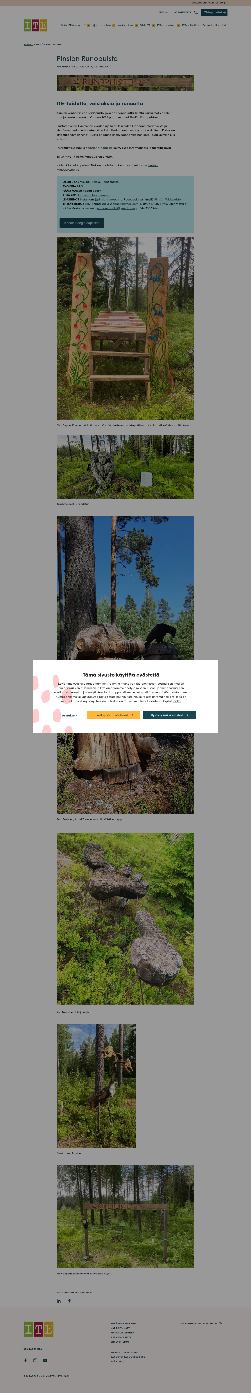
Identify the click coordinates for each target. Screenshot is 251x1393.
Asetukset (69, 715)
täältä (177, 701)
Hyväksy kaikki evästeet (167, 715)
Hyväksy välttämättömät (111, 715)
